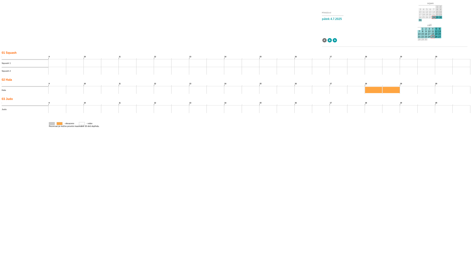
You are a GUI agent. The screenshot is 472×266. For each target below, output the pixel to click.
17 (429, 34)
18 (432, 34)
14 (419, 34)
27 (439, 36)
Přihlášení (326, 13)
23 (426, 36)
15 (422, 34)
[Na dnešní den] (329, 40)
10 (429, 31)
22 (422, 36)
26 (436, 36)
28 (433, 17)
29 (437, 17)
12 (436, 31)
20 (439, 34)
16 (426, 34)
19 (436, 34)
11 (433, 31)
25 (432, 36)
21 (419, 36)
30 (440, 17)
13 (439, 31)
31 (420, 20)
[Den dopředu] (334, 40)
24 (429, 36)
